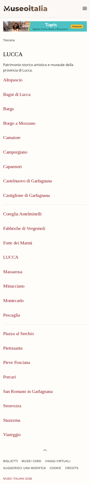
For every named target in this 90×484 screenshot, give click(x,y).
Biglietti (10, 461)
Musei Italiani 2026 (17, 478)
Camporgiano (15, 152)
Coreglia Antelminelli (22, 213)
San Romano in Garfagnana (28, 391)
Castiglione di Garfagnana (26, 195)
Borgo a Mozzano (19, 123)
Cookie (55, 468)
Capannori (12, 166)
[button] (85, 8)
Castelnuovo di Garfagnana (27, 180)
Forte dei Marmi (17, 242)
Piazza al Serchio (18, 333)
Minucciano (13, 286)
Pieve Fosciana (16, 362)
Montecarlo (13, 300)
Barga (8, 108)
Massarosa (12, 271)
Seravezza (12, 405)
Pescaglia (11, 315)
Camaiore (12, 137)
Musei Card (31, 461)
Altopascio (12, 79)
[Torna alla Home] (25, 8)
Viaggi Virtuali (57, 461)
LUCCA (10, 257)
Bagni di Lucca (16, 94)
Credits (71, 468)
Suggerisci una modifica (24, 468)
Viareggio (12, 434)
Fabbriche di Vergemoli (24, 228)
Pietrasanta (13, 348)
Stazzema (11, 420)
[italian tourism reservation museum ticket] (45, 26)
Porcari (9, 376)
